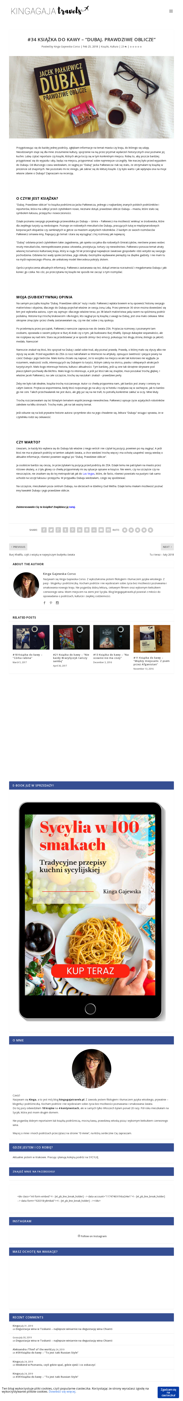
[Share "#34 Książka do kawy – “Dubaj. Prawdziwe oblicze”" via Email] (101, 530)
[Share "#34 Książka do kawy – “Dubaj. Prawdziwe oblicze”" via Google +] (58, 530)
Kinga (16, 1325)
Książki (105, 46)
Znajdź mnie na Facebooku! (34, 1171)
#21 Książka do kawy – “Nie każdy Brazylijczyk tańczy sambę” (71, 658)
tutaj (72, 507)
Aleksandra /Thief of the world (32, 1349)
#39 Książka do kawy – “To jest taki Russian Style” (47, 1352)
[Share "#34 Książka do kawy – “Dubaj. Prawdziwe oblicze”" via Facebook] (44, 530)
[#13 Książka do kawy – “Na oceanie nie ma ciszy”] (111, 637)
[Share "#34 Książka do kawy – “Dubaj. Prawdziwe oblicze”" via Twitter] (51, 530)
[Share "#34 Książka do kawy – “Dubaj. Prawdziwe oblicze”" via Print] (108, 530)
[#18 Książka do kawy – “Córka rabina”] (31, 637)
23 (123, 46)
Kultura (114, 46)
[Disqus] (91, 733)
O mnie (84, 1133)
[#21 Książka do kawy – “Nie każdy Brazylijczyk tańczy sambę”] (71, 637)
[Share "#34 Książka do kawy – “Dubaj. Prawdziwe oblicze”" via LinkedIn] (79, 530)
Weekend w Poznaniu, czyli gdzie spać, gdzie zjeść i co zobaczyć (55, 1364)
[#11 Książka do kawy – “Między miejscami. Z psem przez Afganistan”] (151, 639)
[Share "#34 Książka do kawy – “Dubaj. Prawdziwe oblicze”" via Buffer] (86, 530)
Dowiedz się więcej (62, 1391)
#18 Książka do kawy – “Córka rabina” (28, 656)
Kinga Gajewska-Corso (67, 46)
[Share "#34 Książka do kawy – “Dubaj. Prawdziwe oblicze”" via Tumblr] (65, 530)
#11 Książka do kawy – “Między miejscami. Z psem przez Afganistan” (151, 661)
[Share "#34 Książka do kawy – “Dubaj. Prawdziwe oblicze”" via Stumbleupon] (94, 530)
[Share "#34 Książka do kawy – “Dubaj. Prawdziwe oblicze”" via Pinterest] (72, 530)
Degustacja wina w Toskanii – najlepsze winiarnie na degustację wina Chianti (64, 1329)
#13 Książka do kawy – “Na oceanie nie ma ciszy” (111, 656)
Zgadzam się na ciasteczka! (168, 1392)
